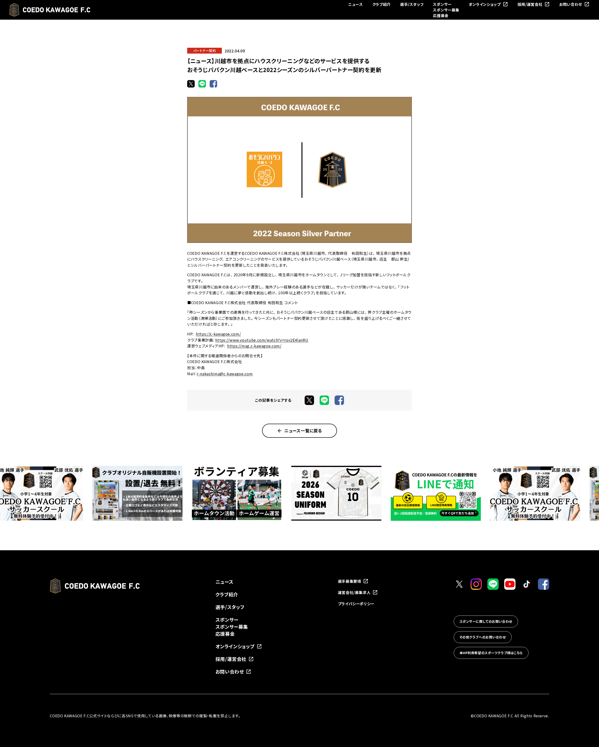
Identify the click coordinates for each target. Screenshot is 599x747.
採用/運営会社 (530, 4)
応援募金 (441, 15)
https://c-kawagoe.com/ (218, 334)
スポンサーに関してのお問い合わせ (486, 621)
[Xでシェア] (191, 83)
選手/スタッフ (412, 4)
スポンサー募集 (446, 10)
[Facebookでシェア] (213, 83)
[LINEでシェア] (202, 83)
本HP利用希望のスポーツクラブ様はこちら (491, 652)
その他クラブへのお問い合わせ (483, 637)
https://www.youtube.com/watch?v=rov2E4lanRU (261, 340)
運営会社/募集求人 (354, 592)
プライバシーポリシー (356, 603)
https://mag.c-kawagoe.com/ (254, 346)
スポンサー (442, 4)
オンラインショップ (485, 4)
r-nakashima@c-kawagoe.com (225, 373)
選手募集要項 (349, 581)
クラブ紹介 (381, 4)
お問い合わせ (570, 4)
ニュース (355, 4)
